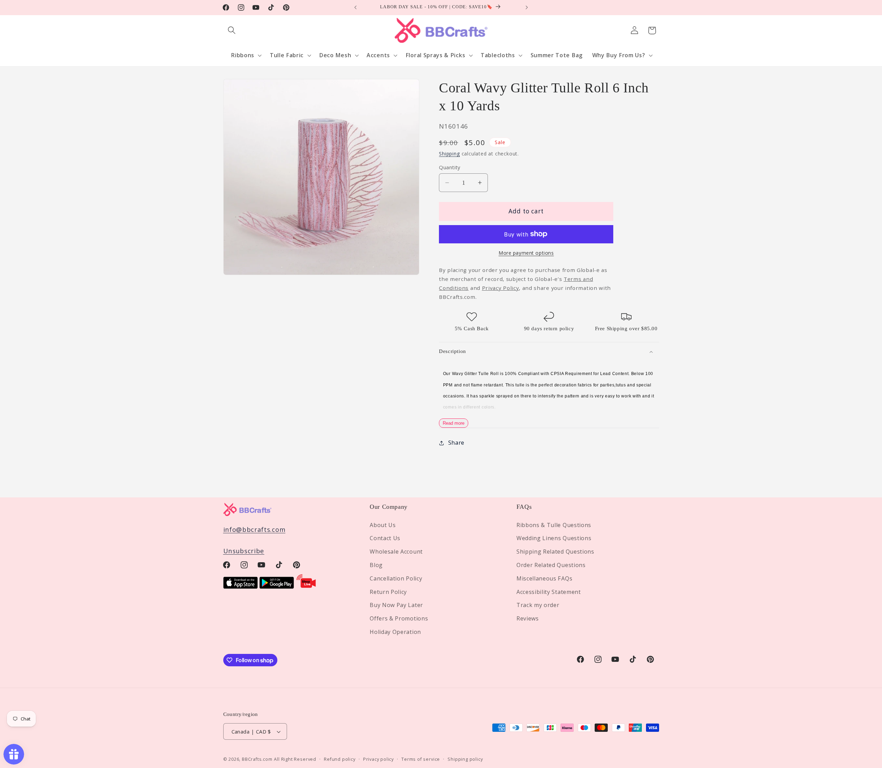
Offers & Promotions (399, 618)
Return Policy (388, 592)
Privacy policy (378, 759)
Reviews (527, 618)
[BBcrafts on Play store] (276, 586)
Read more (453, 423)
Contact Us (385, 538)
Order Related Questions (551, 565)
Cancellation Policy (396, 578)
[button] (232, 30)
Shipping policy (465, 759)
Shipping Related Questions (555, 551)
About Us (383, 525)
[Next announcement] (526, 7)
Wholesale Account (396, 551)
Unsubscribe (244, 550)
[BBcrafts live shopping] (306, 586)
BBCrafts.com (257, 759)
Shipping (449, 153)
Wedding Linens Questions (554, 538)
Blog (376, 565)
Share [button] (456, 442)
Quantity (449, 167)
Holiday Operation (395, 632)
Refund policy (339, 759)
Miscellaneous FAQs (544, 578)
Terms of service (420, 759)
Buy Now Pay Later (396, 605)
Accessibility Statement (548, 592)
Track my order (538, 605)
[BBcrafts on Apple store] (240, 586)
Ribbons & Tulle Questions (553, 525)
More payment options (526, 253)
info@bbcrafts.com (254, 529)
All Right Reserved (295, 759)
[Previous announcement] (355, 7)
